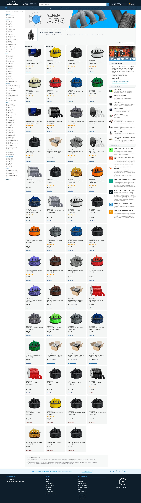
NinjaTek (11, 125)
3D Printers (26, 8)
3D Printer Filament (34, 8)
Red (10, 60)
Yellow (11, 63)
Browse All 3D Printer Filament (14, 11)
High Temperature (13, 95)
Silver (10, 78)
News (47, 481)
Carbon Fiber (11, 36)
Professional (50, 485)
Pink (10, 70)
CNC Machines (117, 8)
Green (10, 65)
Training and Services (52, 8)
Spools (11, 154)
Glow (10, 93)
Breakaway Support (13, 39)
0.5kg (10, 158)
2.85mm (11, 17)
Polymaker (11, 135)
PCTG (10, 28)
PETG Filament (77, 8)
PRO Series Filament (86, 8)
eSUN (10, 112)
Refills (10, 152)
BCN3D (10, 109)
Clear (10, 74)
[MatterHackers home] (13, 4)
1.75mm (11, 15)
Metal (10, 34)
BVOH (10, 41)
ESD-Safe (11, 88)
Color (7, 53)
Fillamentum (12, 114)
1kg (10, 161)
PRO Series (58, 30)
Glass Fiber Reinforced (14, 87)
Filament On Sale (12, 175)
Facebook (110, 471)
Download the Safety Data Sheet (119, 82)
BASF (10, 107)
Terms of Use (82, 496)
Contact (80, 481)
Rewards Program (83, 487)
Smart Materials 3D (13, 140)
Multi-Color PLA (12, 81)
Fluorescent (11, 92)
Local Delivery (82, 485)
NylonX (10, 130)
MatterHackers (12, 119)
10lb (10, 166)
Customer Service (33, 1)
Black (10, 55)
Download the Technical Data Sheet (120, 81)
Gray (10, 56)
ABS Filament (69, 8)
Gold (10, 76)
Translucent (12, 100)
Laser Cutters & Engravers (128, 8)
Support (48, 489)
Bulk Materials (12, 170)
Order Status (82, 483)
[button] (29, 4)
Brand (7, 102)
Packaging (8, 151)
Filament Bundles (13, 172)
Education (49, 487)
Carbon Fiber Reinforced (14, 85)
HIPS (10, 42)
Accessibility (81, 498)
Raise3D (11, 137)
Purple (10, 68)
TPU (10, 49)
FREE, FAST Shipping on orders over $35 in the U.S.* (17, 1)
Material (8, 19)
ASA (10, 31)
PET (10, 24)
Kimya (10, 117)
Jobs (79, 489)
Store (44, 30)
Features (8, 83)
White (10, 58)
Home (41, 30)
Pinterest (122, 471)
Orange (11, 61)
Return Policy (82, 492)
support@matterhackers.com (15, 481)
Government (49, 492)
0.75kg (11, 159)
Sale (15, 8)
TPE (10, 51)
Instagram (116, 471)
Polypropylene (11, 47)
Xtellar (10, 142)
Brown (10, 71)
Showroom (49, 483)
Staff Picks (19, 8)
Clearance (11, 173)
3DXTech (11, 104)
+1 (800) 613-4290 (41, 1)
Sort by (119, 43)
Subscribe (87, 471)
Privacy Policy (82, 494)
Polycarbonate (12, 44)
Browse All (8, 179)
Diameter (8, 14)
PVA (9, 37)
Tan (10, 73)
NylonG (10, 127)
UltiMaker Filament (13, 147)
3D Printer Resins (109, 8)
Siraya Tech (11, 138)
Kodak (10, 115)
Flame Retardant (12, 90)
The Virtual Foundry (13, 143)
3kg (10, 163)
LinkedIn (119, 471)
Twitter (113, 471)
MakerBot (11, 122)
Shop (47, 479)
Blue (10, 66)
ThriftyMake (12, 145)
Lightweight (11, 97)
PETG (10, 26)
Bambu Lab (43, 8)
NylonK (10, 128)
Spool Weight (9, 156)
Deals (7, 168)
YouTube (125, 471)
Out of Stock (92, 392)
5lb (9, 164)
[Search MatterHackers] (107, 4)
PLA (10, 21)
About (80, 479)
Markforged (11, 124)
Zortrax (10, 148)
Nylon (10, 33)
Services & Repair (51, 494)
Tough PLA (11, 29)
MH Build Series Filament (98, 8)
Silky (10, 98)
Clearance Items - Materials (15, 176)
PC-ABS (10, 46)
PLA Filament (61, 8)
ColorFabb (11, 110)
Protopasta (11, 133)
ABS (10, 23)
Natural (10, 79)
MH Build (11, 120)
